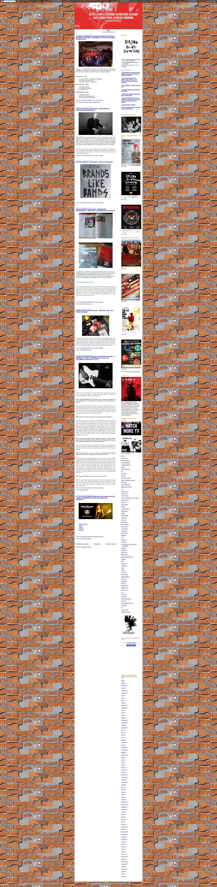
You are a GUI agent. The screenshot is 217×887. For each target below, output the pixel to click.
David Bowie (124, 493)
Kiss (122, 537)
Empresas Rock (125, 509)
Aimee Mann (124, 458)
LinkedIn (124, 66)
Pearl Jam (123, 572)
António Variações (125, 465)
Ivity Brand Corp (136, 371)
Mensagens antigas (110, 544)
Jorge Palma (124, 528)
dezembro (123, 720)
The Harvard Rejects (126, 598)
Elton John (124, 502)
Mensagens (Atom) (86, 547)
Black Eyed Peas (125, 469)
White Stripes (124, 609)
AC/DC (123, 456)
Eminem (123, 506)
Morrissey (123, 563)
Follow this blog (131, 645)
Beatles (123, 467)
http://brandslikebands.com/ (108, 31)
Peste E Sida (124, 574)
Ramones (123, 583)
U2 (122, 607)
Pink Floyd (124, 579)
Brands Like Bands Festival (94, 102)
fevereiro (123, 742)
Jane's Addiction (125, 524)
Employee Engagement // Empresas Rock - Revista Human (131, 108)
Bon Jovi (123, 476)
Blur (122, 471)
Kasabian (123, 535)
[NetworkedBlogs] (131, 642)
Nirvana (123, 570)
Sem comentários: (99, 100)
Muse (122, 568)
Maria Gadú (124, 552)
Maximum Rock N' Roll (126, 557)
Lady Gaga (124, 539)
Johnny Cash (124, 526)
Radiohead (123, 581)
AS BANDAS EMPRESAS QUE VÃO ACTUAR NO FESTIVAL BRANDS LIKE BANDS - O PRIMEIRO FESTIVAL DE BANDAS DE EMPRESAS (95, 37)
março (122, 688)
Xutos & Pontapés (125, 612)
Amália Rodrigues (125, 460)
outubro (123, 725)
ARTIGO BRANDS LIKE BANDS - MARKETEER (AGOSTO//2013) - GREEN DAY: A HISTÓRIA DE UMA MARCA (95, 210)
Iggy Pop (123, 520)
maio (122, 680)
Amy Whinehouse (125, 462)
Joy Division (124, 531)
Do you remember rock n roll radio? (130, 498)
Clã (122, 489)
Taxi (122, 592)
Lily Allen (123, 542)
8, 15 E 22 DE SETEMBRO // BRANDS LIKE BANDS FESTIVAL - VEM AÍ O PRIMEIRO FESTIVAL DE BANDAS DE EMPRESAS (95, 498)
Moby (122, 561)
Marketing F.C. (125, 554)
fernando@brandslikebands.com (132, 59)
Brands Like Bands (84, 102)
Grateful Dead (124, 515)
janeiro (123, 683)
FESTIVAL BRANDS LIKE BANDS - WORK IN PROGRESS (94, 162)
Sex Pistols (124, 590)
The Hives (123, 601)
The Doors (123, 596)
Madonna (123, 550)
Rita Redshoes (125, 585)
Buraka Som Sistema (126, 487)
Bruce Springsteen (125, 484)
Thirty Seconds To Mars (127, 603)
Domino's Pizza (125, 500)
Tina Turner (124, 605)
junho (122, 732)
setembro (123, 685)
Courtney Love (124, 491)
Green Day (90, 303)
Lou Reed (123, 548)
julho (122, 695)
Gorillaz (123, 513)
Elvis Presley (124, 504)
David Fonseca (125, 495)
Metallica (123, 559)
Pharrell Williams (125, 576)
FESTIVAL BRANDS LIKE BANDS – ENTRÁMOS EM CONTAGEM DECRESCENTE (92, 109)
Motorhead (123, 565)
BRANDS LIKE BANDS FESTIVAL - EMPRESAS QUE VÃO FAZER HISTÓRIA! (94, 311)
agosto (123, 757)
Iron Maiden (124, 522)
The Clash (123, 594)
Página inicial (97, 544)
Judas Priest (124, 533)
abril (122, 737)
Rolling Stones (124, 587)
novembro (123, 690)
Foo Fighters (124, 511)
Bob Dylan (123, 473)
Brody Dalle (124, 482)
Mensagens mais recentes (82, 544)
